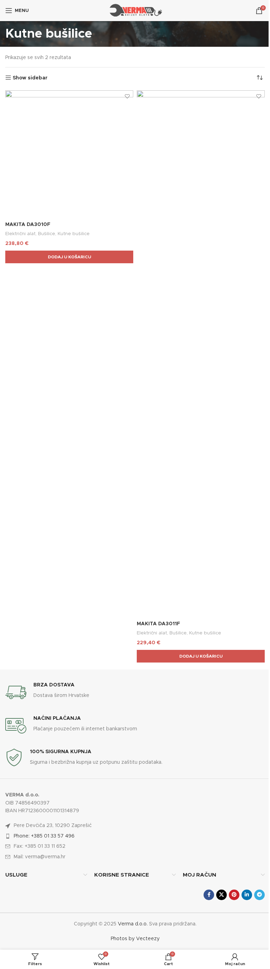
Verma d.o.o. (133, 924)
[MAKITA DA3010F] (69, 154)
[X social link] (221, 895)
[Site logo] (135, 10)
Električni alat (20, 233)
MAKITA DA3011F (158, 623)
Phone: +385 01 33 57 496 (44, 836)
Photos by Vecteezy (135, 938)
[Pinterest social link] (234, 895)
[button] (69, 257)
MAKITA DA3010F (27, 224)
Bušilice (46, 233)
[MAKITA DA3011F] (201, 354)
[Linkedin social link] (247, 895)
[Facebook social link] (209, 895)
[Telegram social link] (259, 895)
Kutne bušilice (74, 233)
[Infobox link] (135, 692)
